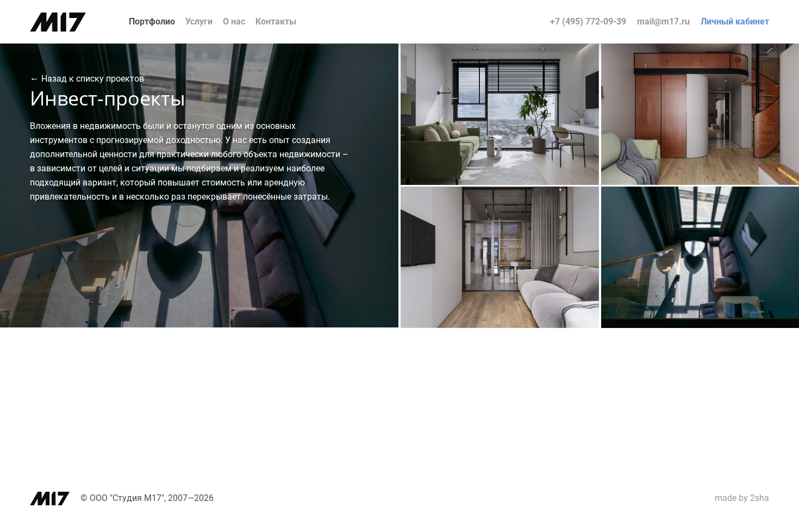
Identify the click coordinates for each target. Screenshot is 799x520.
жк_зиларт (768, 68)
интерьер (462, 55)
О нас (234, 21)
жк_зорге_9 (566, 211)
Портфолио (152, 21)
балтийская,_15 (759, 211)
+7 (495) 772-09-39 (588, 21)
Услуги (199, 21)
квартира (504, 55)
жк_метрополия (558, 68)
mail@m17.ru (663, 21)
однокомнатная (558, 55)
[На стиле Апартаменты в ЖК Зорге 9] (500, 325)
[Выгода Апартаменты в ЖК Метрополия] (500, 182)
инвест (450, 68)
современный (496, 68)
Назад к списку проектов (92, 78)
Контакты (275, 21)
